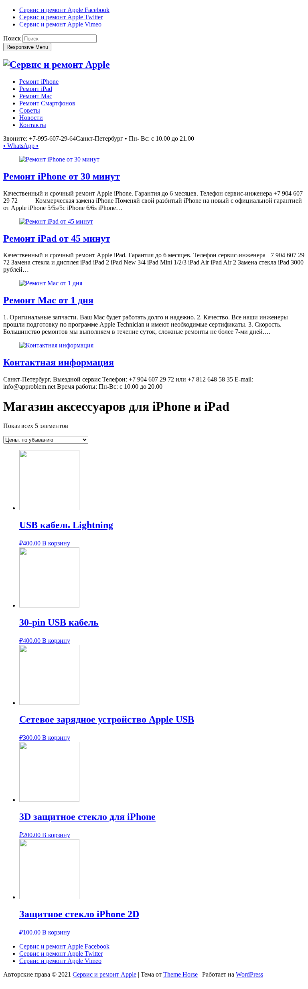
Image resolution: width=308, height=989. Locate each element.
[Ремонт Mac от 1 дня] (50, 283)
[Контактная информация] (56, 345)
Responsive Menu (27, 47)
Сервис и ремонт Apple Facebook (64, 9)
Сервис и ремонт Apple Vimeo (60, 24)
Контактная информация (58, 362)
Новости (31, 117)
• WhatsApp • (20, 145)
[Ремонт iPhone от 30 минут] (59, 159)
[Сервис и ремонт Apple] (56, 64)
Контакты (32, 124)
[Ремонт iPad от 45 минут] (56, 221)
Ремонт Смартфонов (47, 103)
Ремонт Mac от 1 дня (48, 300)
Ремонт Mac (35, 96)
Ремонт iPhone (39, 81)
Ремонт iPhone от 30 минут (61, 176)
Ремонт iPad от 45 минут (56, 238)
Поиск (12, 38)
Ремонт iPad (35, 88)
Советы (29, 110)
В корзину (56, 543)
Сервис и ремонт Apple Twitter (61, 17)
